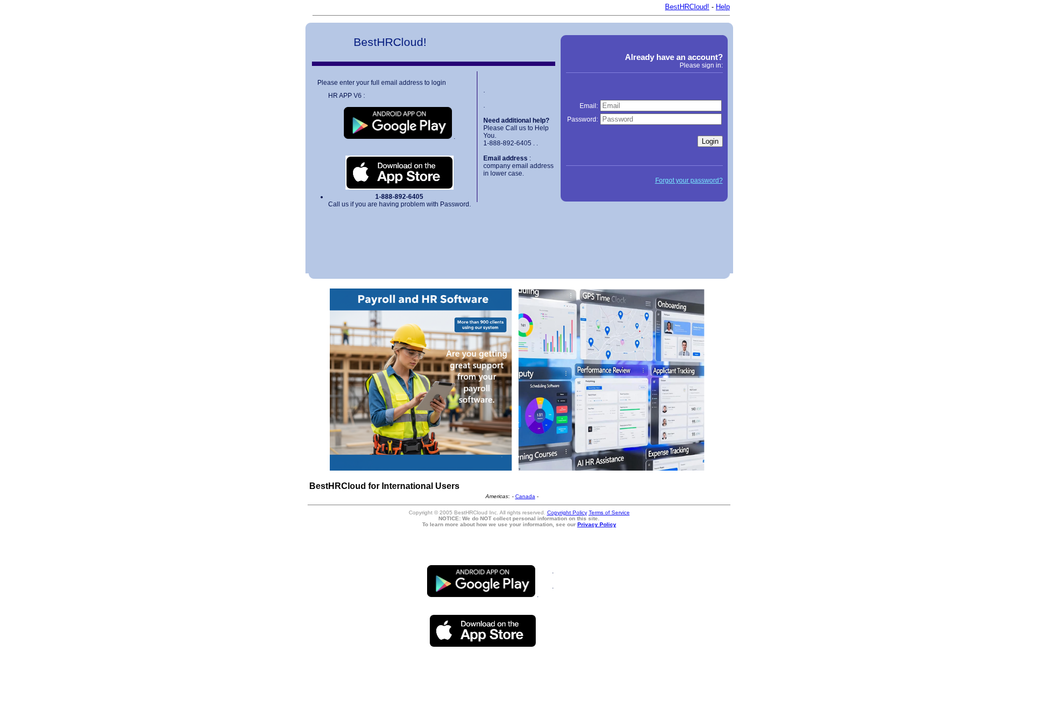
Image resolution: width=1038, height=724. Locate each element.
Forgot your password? (689, 180)
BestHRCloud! (687, 7)
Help (723, 7)
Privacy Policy (596, 524)
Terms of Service (609, 512)
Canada (525, 496)
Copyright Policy (567, 512)
